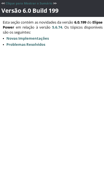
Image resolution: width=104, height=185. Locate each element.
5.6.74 (57, 27)
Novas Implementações (27, 38)
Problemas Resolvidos (25, 44)
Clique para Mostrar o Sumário (29, 3)
